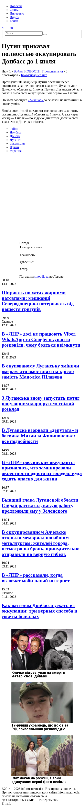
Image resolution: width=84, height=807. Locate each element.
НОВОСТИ (32, 71)
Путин (14, 147)
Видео (14, 17)
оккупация (17, 143)
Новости (16, 6)
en (11, 27)
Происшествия (52, 71)
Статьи (15, 9)
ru (3, 27)
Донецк (15, 136)
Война (18, 71)
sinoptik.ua (41, 276)
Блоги (14, 21)
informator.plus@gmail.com (30, 803)
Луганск (15, 139)
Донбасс (15, 132)
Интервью (17, 13)
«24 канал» (36, 100)
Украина (16, 151)
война (14, 128)
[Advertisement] (42, 198)
